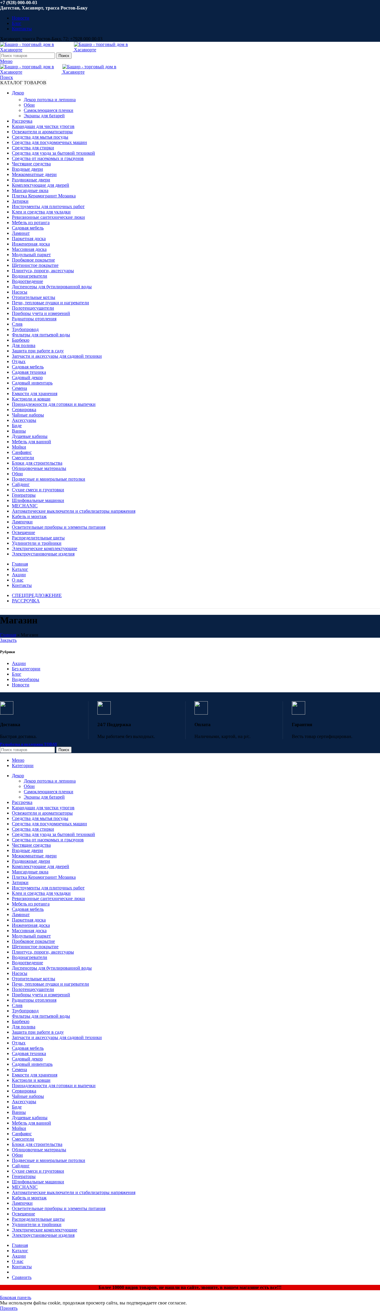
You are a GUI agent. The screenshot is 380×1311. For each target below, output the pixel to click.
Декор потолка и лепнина (50, 99)
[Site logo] (37, 49)
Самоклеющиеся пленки (48, 110)
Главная (8, 634)
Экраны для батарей (44, 115)
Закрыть (8, 640)
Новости (20, 684)
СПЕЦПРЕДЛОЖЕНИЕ (37, 595)
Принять (9, 1308)
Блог (16, 674)
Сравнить (21, 1277)
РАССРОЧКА (26, 600)
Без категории (26, 668)
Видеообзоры (25, 679)
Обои (29, 104)
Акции (19, 663)
